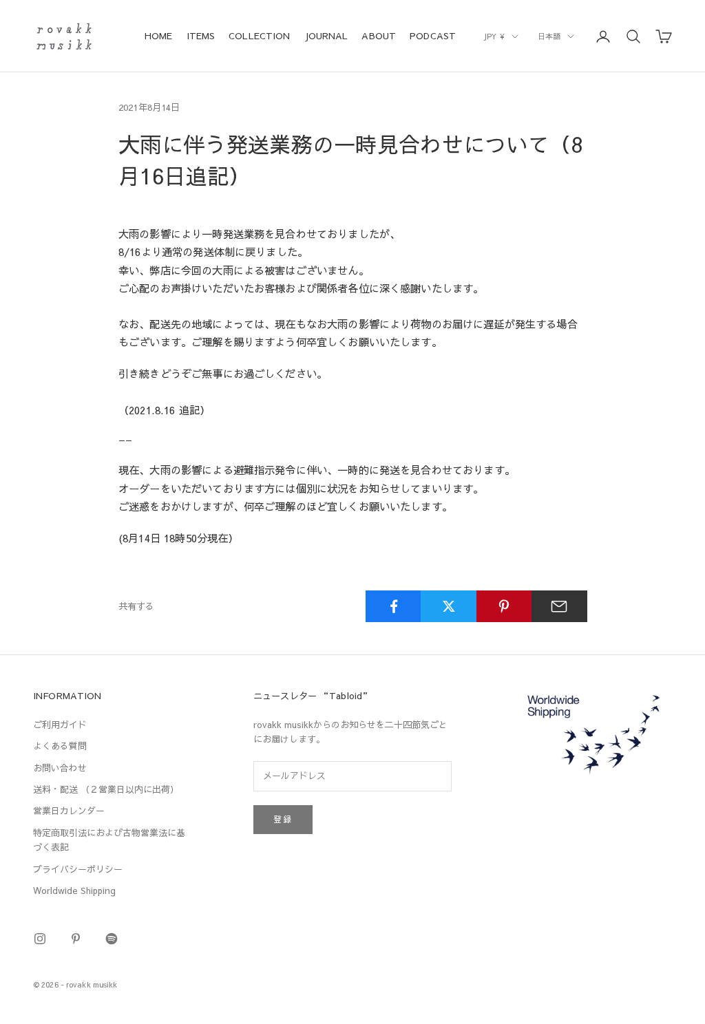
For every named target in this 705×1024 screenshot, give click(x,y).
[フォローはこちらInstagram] (40, 939)
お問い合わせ (60, 768)
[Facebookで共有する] (393, 606)
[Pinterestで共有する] (504, 606)
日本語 (549, 36)
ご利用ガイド (60, 724)
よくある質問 (60, 746)
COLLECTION (259, 35)
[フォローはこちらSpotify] (111, 939)
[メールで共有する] (559, 606)
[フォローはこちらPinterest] (76, 939)
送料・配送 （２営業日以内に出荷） (106, 789)
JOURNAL (326, 35)
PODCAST (433, 35)
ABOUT (378, 35)
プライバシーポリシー (78, 869)
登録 (283, 818)
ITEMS (201, 35)
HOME (159, 35)
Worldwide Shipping (74, 890)
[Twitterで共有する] (448, 606)
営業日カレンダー (69, 810)
